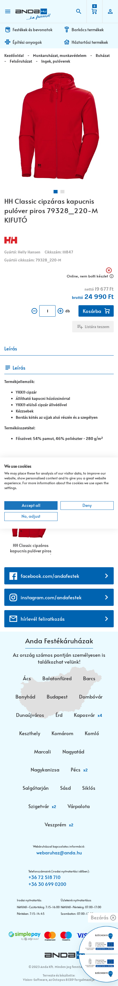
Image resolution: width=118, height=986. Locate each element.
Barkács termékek (88, 29)
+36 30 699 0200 (47, 884)
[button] (56, 191)
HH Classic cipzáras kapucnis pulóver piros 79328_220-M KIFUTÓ (30, 548)
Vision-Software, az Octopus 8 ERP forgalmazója (58, 979)
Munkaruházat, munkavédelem (59, 55)
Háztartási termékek (90, 42)
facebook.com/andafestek (50, 575)
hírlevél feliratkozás (43, 618)
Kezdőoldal (14, 55)
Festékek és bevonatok (32, 29)
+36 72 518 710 (44, 877)
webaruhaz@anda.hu (59, 852)
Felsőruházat (21, 61)
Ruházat (103, 55)
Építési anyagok (27, 42)
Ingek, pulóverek (55, 61)
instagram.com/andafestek (51, 597)
